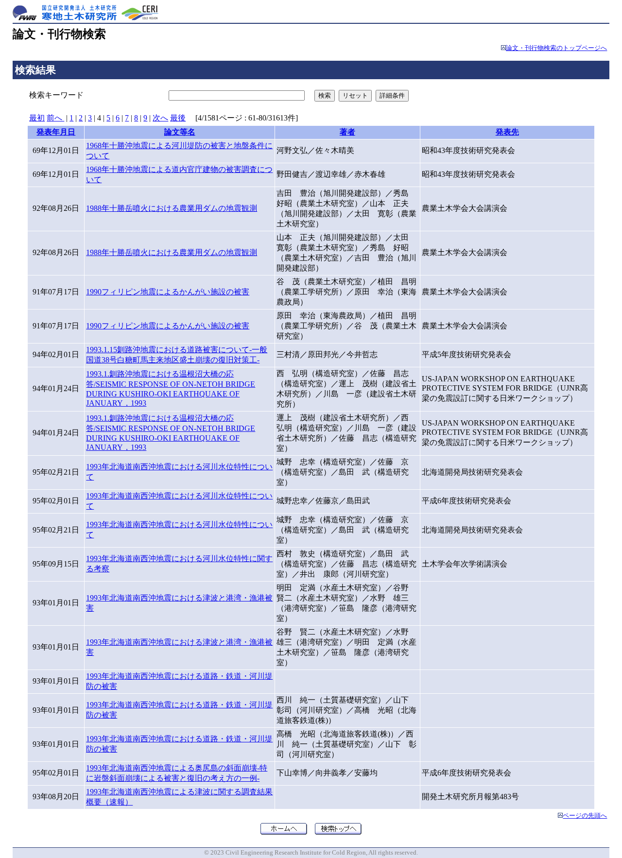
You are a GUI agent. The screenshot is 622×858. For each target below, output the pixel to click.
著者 (347, 132)
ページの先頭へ (585, 815)
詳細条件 (392, 95)
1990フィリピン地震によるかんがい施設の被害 (167, 292)
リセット (355, 95)
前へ (55, 118)
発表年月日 (55, 132)
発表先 (507, 132)
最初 (37, 118)
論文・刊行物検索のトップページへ (556, 48)
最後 (178, 118)
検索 (324, 95)
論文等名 (179, 132)
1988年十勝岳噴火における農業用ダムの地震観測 (171, 208)
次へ (160, 118)
